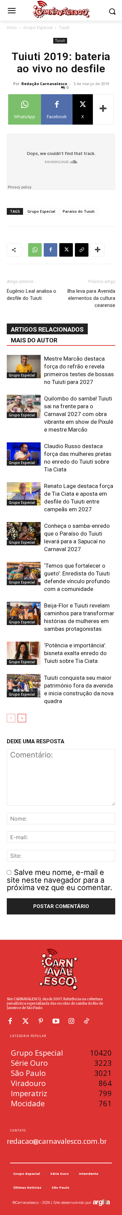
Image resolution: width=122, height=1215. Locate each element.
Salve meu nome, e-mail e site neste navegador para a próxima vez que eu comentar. (59, 880)
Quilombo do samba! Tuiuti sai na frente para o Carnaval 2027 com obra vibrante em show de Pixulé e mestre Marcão (78, 414)
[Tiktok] (86, 1021)
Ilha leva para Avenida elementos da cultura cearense (91, 298)
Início (12, 27)
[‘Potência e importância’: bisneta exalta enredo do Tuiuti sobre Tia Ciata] (24, 653)
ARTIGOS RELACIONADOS (47, 329)
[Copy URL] (81, 250)
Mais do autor (34, 340)
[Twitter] (25, 1021)
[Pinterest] (40, 1021)
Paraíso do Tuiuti (79, 211)
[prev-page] (11, 718)
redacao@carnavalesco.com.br (57, 1141)
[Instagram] (71, 1021)
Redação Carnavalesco (44, 83)
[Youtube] (56, 1021)
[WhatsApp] (35, 250)
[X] (66, 250)
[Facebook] (50, 250)
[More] (103, 109)
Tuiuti (64, 27)
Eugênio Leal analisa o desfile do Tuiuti (31, 294)
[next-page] (22, 718)
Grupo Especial (38, 27)
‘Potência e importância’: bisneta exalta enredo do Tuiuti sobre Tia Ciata (75, 653)
